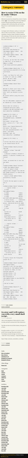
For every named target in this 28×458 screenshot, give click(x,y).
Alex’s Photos (4, 355)
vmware (11, 305)
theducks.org (5, 2)
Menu (25, 2)
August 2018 (4, 396)
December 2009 (4, 439)
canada (3, 374)
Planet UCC (4, 365)
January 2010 (4, 437)
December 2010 (4, 422)
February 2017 (4, 400)
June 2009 (3, 449)
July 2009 (3, 447)
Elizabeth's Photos (5, 360)
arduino (3, 372)
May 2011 (3, 418)
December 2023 (4, 386)
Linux (7, 305)
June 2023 (3, 388)
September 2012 (5, 410)
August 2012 (4, 412)
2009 (6, 20)
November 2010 (5, 423)
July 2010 (3, 428)
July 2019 (3, 395)
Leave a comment (5, 307)
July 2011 (3, 415)
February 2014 (4, 403)
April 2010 (3, 433)
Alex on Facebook (5, 353)
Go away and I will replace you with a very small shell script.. (13, 314)
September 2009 (5, 444)
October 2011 (4, 413)
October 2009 (4, 442)
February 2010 (4, 435)
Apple (2, 371)
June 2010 (3, 430)
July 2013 (3, 406)
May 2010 (3, 432)
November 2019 (5, 393)
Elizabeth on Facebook (6, 358)
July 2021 (3, 389)
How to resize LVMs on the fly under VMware (12, 14)
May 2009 (3, 450)
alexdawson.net (5, 356)
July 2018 (3, 398)
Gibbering (3, 377)
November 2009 (5, 440)
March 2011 (4, 420)
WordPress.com (4, 456)
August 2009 (4, 445)
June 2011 (3, 417)
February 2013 (4, 408)
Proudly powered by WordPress (8, 455)
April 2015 (3, 401)
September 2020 (5, 391)
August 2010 (4, 427)
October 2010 (4, 425)
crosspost (3, 376)
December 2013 (4, 405)
